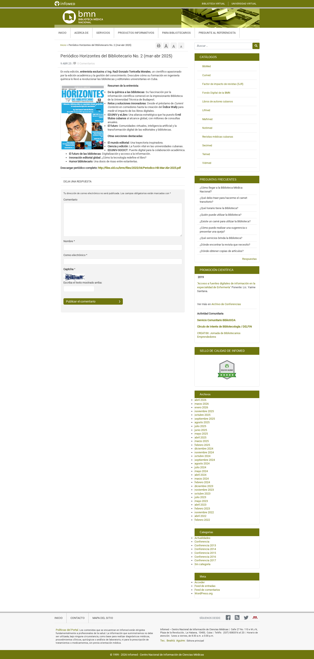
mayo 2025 (201, 433)
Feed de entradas (205, 586)
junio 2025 (201, 430)
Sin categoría (202, 564)
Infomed (133, 654)
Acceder (200, 582)
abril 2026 (200, 400)
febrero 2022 (202, 519)
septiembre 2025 (205, 418)
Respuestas (249, 258)
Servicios (103, 32)
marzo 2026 (202, 403)
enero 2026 (201, 407)
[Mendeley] (254, 618)
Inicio (62, 32)
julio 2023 (200, 497)
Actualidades (202, 538)
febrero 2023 (202, 508)
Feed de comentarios (207, 589)
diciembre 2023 (204, 486)
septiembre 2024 (205, 459)
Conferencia (202, 541)
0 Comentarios (86, 63)
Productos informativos (136, 32)
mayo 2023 (201, 501)
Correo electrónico (75, 255)
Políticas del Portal (67, 629)
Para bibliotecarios (176, 32)
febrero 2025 (202, 445)
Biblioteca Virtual (213, 3)
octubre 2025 (202, 414)
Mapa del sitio (102, 618)
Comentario (70, 199)
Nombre (69, 241)
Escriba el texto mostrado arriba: (82, 282)
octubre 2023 (202, 493)
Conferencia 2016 (205, 556)
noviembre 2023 (204, 489)
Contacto (77, 618)
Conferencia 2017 (205, 560)
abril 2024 (200, 474)
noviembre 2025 (204, 411)
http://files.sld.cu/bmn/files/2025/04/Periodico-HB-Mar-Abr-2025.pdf (139, 167)
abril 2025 (200, 437)
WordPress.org (204, 593)
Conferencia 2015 (205, 552)
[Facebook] (227, 618)
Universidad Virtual (244, 3)
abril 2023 (200, 504)
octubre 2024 (202, 456)
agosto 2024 (202, 463)
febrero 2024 (202, 482)
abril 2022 (200, 516)
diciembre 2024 (204, 448)
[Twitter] (245, 618)
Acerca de (81, 32)
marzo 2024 (202, 478)
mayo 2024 (201, 471)
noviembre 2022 (204, 512)
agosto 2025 (202, 422)
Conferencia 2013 (205, 545)
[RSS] (236, 618)
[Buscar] (256, 46)
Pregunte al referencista (217, 32)
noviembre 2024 (204, 452)
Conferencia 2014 (205, 549)
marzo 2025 (202, 441)
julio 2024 (200, 467)
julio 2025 (200, 426)
